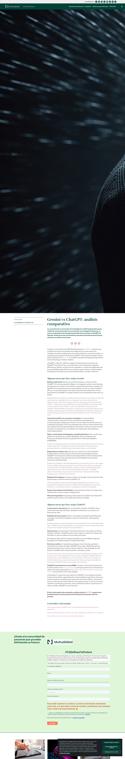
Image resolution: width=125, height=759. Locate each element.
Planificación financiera (76, 6)
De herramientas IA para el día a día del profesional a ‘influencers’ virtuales (75, 613)
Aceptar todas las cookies (111, 742)
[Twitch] (113, 2)
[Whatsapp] (115, 2)
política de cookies (65, 753)
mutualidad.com (89, 1)
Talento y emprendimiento (100, 6)
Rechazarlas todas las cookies (112, 747)
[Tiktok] (110, 2)
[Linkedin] (102, 2)
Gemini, (65, 358)
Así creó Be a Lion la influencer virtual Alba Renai (65, 616)
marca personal (69, 568)
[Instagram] (104, 2)
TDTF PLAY (112, 6)
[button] (122, 6)
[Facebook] (99, 2)
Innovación (88, 6)
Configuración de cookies (111, 752)
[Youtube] (107, 2)
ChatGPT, (87, 349)
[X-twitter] (96, 2)
